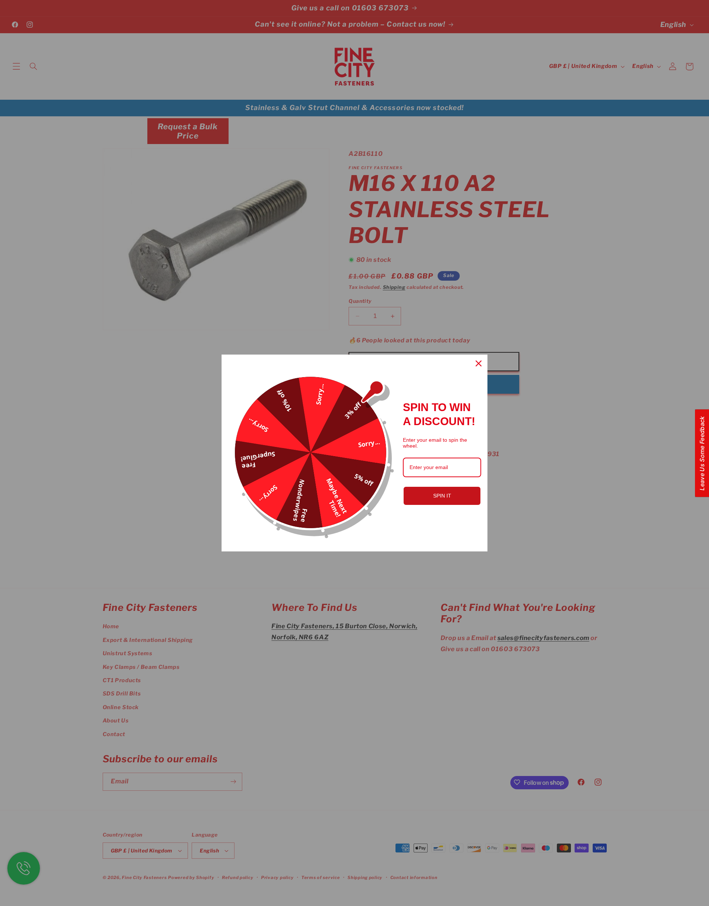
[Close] (478, 363)
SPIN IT (442, 496)
